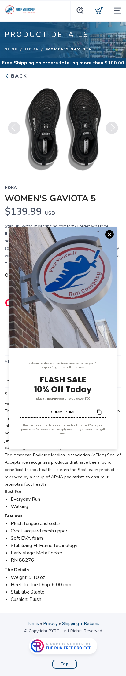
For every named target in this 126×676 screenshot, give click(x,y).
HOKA (32, 49)
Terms (33, 624)
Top (65, 664)
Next (112, 128)
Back (18, 76)
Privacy (50, 624)
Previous (14, 128)
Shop (11, 49)
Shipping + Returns (80, 624)
